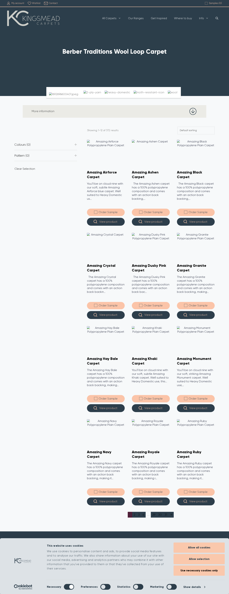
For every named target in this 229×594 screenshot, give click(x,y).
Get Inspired (159, 18)
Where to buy (183, 18)
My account (17, 3)
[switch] (105, 587)
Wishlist (36, 3)
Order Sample (108, 212)
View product (108, 221)
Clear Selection (24, 168)
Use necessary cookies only (199, 570)
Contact (53, 3)
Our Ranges (136, 18)
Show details (192, 587)
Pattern (21, 155)
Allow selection (199, 559)
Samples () (215, 3)
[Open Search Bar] (217, 18)
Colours (22, 144)
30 (160, 514)
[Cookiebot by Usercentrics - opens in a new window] (23, 587)
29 (153, 514)
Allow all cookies (199, 547)
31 (166, 514)
